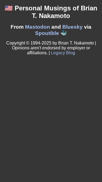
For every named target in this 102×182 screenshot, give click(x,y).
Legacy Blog (63, 52)
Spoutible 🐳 (51, 33)
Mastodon (37, 27)
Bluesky (72, 27)
